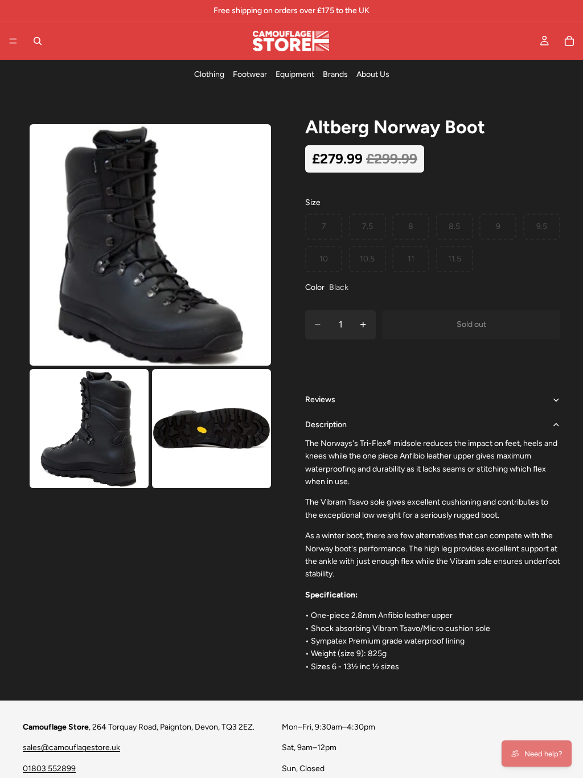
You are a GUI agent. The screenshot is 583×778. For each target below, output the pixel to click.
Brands (335, 74)
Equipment (295, 74)
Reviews (320, 399)
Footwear (250, 74)
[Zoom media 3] (211, 428)
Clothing (209, 74)
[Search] (37, 41)
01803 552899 (49, 768)
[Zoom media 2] (89, 428)
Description (326, 424)
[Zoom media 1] (150, 245)
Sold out (471, 324)
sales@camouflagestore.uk (71, 748)
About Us (372, 74)
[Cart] (569, 41)
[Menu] (13, 41)
